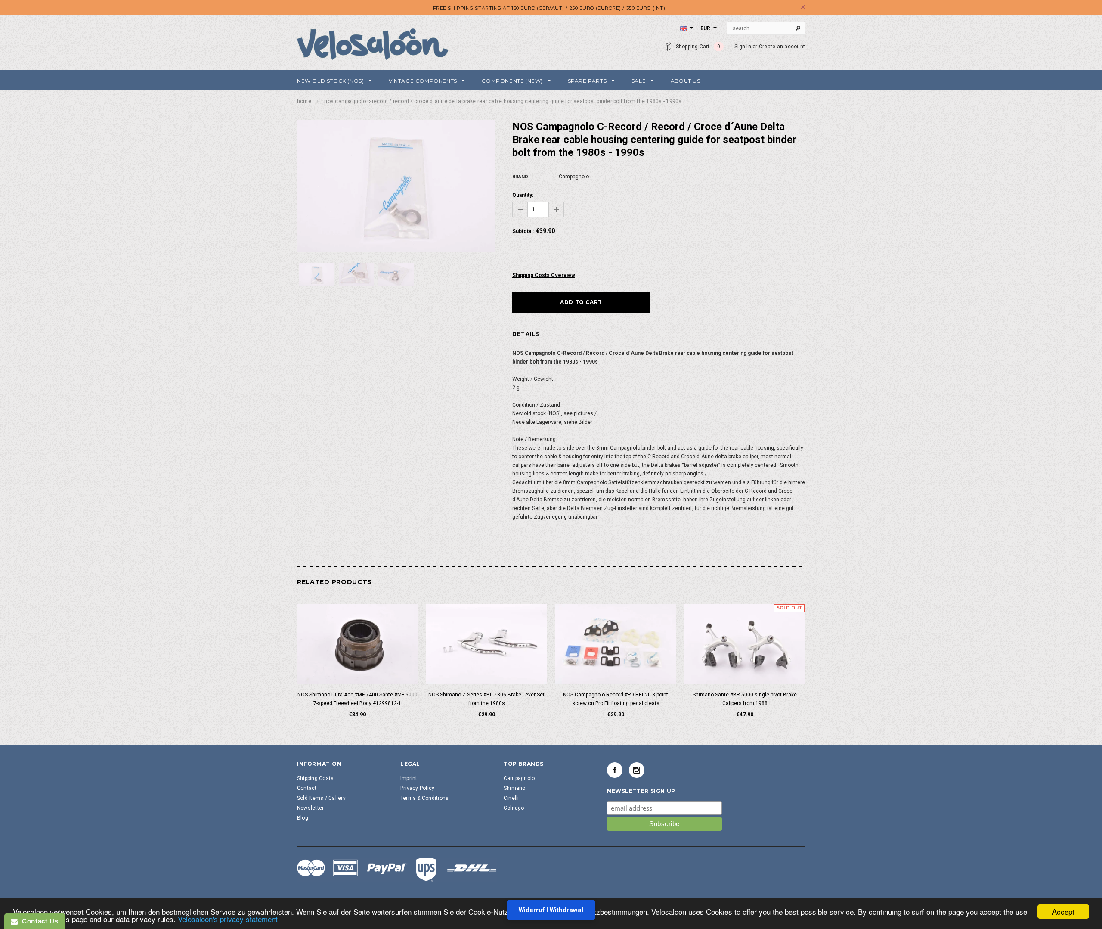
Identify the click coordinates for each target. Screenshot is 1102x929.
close (803, 7)
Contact (307, 788)
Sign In (742, 46)
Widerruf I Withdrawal (551, 910)
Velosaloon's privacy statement (228, 918)
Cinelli (511, 798)
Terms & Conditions (424, 798)
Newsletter (310, 808)
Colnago (514, 808)
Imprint (409, 778)
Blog (302, 818)
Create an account (782, 46)
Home (304, 101)
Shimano (515, 788)
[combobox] (766, 28)
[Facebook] (614, 770)
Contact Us (38, 921)
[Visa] (397, 869)
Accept (1063, 911)
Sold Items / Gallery (321, 798)
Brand (520, 177)
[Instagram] (636, 770)
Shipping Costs (315, 778)
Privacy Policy (417, 788)
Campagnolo (519, 778)
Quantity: (522, 195)
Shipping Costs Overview (543, 275)
